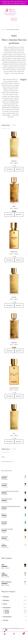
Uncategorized (7, 616)
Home (4, 29)
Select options (9, 169)
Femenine (6, 596)
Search (14, 634)
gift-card (5, 620)
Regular (7, 611)
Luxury (7, 610)
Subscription (6, 607)
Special (7, 613)
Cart (21, 633)
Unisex (5, 603)
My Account (4, 634)
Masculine (6, 600)
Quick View (19, 169)
